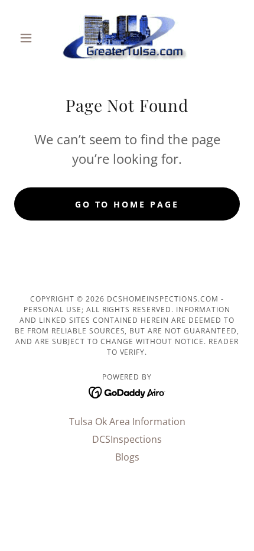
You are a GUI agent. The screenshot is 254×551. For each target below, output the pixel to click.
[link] (127, 37)
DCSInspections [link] (127, 439)
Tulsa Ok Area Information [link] (127, 421)
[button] (31, 38)
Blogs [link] (127, 457)
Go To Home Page (127, 204)
